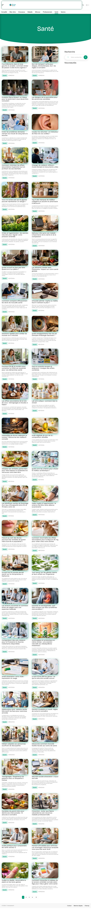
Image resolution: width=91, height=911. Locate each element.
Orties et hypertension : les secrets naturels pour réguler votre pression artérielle (15, 235)
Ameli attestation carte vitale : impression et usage (13, 677)
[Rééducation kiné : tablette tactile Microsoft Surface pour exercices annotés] (15, 699)
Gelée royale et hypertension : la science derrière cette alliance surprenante (44, 505)
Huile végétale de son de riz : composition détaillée (42, 436)
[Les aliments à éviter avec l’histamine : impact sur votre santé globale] (45, 258)
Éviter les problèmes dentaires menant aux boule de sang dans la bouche (15, 133)
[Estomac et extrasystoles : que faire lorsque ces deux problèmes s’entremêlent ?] (45, 596)
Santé (4, 75)
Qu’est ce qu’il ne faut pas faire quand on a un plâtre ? (13, 268)
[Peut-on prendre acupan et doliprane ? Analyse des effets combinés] (45, 356)
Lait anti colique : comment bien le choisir (44, 402)
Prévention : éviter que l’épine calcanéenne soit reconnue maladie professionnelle (43, 813)
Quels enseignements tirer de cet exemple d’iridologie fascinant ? (44, 334)
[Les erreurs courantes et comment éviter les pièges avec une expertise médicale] (15, 596)
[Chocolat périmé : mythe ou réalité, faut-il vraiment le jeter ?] (45, 291)
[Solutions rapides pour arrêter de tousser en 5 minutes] (15, 324)
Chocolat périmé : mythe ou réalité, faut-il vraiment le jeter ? (45, 302)
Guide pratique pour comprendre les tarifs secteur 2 (14, 846)
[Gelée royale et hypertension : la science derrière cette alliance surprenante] (45, 493)
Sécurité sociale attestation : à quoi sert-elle (45, 777)
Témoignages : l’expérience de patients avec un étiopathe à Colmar (13, 778)
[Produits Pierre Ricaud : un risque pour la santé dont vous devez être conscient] (15, 87)
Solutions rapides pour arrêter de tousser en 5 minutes (14, 334)
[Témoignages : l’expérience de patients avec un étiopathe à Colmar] (15, 767)
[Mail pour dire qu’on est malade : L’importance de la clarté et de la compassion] (45, 223)
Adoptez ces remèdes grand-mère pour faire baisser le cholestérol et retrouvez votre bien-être (15, 470)
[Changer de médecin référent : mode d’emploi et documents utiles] (45, 155)
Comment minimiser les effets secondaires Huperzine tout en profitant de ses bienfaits (13, 167)
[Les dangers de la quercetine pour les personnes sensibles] (45, 87)
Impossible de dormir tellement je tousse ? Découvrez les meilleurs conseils (14, 437)
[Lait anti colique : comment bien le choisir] (45, 391)
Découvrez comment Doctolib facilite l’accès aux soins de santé (44, 745)
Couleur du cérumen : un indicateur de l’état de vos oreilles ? (45, 133)
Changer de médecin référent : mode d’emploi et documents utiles (45, 166)
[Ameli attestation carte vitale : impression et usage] (15, 667)
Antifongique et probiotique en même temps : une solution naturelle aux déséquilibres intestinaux (43, 642)
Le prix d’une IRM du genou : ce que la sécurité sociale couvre (43, 677)
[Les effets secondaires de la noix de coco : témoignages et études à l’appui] (15, 391)
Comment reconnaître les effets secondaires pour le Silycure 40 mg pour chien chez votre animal (45, 539)
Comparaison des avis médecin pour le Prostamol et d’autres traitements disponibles (13, 642)
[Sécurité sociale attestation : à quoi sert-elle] (45, 767)
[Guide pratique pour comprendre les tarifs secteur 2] (15, 836)
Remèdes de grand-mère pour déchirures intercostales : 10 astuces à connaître (13, 813)
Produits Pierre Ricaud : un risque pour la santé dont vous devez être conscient (15, 99)
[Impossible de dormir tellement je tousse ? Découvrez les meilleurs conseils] (15, 426)
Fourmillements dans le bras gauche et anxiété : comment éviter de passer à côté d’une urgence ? (15, 66)
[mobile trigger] (3, 5)
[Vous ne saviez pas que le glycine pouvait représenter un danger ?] (15, 190)
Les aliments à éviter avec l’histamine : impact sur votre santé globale (45, 269)
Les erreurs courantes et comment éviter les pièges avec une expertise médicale (15, 607)
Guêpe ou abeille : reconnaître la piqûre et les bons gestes (14, 881)
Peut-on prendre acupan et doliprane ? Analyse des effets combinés (43, 368)
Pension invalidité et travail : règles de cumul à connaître (45, 710)
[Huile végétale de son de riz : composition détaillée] (45, 426)
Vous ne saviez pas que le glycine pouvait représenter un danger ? (14, 200)
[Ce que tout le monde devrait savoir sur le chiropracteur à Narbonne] (15, 562)
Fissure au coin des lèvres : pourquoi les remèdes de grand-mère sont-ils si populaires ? (14, 539)
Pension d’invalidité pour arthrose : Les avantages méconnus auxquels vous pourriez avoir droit (45, 847)
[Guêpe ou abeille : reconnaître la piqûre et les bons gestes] (15, 870)
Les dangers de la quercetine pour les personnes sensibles (44, 98)
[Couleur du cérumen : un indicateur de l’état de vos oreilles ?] (45, 122)
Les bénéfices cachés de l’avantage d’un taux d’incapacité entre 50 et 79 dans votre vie (15, 505)
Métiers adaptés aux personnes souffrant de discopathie (14, 745)
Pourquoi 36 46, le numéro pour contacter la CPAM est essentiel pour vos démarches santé (14, 368)
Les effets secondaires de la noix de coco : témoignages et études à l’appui (15, 402)
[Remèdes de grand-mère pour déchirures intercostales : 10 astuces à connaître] (15, 801)
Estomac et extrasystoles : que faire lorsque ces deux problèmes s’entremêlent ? (44, 607)
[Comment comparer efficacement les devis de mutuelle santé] (15, 291)
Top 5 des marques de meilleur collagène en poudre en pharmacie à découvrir (45, 201)
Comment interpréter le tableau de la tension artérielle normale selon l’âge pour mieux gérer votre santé (45, 882)
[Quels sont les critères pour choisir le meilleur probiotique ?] (45, 459)
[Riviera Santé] (13, 5)
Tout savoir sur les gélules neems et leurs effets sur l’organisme (44, 573)
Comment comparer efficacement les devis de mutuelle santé (14, 302)
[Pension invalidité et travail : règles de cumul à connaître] (45, 699)
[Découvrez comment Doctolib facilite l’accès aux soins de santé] (45, 734)
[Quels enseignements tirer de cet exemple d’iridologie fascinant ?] (45, 324)
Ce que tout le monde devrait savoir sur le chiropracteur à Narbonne (13, 574)
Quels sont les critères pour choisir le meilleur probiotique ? (45, 469)
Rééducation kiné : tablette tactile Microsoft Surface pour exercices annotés (14, 711)
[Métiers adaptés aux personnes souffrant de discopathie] (15, 734)
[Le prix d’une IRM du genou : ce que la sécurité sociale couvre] (45, 667)
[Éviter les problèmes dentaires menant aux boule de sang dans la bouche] (15, 122)
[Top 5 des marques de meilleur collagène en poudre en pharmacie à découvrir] (45, 190)
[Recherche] (83, 5)
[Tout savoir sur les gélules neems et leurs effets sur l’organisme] (45, 562)
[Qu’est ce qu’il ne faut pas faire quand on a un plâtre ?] (15, 258)
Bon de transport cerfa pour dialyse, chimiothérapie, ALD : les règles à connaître (44, 66)
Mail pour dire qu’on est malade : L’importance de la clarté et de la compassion (44, 235)
